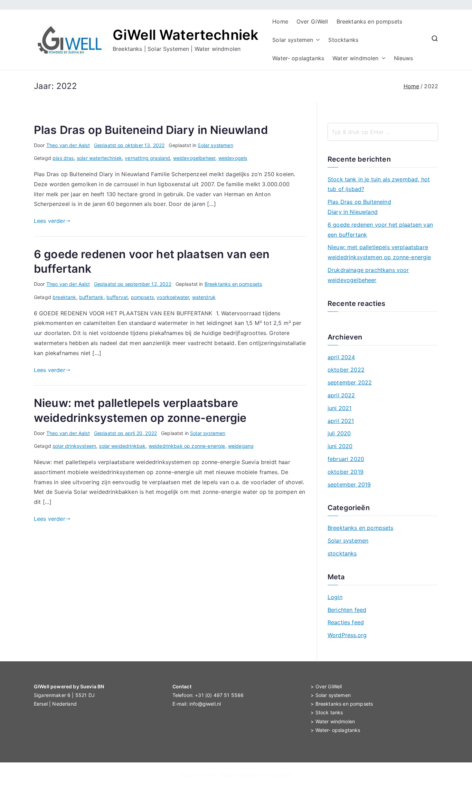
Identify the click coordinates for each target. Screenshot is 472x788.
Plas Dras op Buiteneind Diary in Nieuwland (151, 130)
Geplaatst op (129, 145)
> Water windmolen (333, 721)
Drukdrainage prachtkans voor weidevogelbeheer (368, 274)
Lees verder (49, 220)
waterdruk (204, 297)
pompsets (142, 297)
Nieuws (403, 58)
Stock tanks (329, 712)
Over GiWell (312, 21)
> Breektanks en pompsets (342, 704)
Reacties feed (346, 622)
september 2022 (350, 382)
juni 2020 (340, 446)
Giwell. (226, 775)
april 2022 (341, 395)
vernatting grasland (147, 158)
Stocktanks (343, 39)
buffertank (91, 297)
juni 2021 (339, 408)
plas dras (63, 158)
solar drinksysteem (74, 446)
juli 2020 (339, 433)
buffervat (117, 297)
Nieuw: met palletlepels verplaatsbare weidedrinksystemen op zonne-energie (379, 252)
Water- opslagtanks (298, 58)
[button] (316, 40)
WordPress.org (347, 635)
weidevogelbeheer (194, 158)
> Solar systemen (331, 695)
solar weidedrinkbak (122, 446)
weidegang (241, 446)
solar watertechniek (99, 158)
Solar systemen (292, 39)
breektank (64, 297)
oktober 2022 (346, 369)
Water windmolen (355, 58)
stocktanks (342, 553)
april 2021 (341, 420)
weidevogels (232, 158)
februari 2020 (346, 458)
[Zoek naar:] (383, 132)
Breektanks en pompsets (370, 21)
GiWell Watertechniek (185, 34)
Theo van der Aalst (68, 145)
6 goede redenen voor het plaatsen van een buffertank (380, 229)
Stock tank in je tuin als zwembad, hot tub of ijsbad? (379, 184)
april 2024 (341, 357)
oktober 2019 (346, 471)
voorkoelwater (173, 297)
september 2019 (349, 484)
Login (335, 597)
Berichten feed (347, 609)
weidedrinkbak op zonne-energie (187, 446)
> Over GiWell (326, 686)
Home (280, 21)
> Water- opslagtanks (335, 730)
